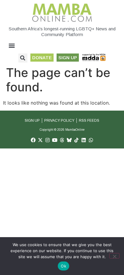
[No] (114, 255)
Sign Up (32, 120)
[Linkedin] (83, 140)
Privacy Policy (59, 120)
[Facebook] (33, 140)
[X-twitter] (40, 140)
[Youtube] (54, 140)
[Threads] (62, 140)
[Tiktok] (76, 140)
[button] (12, 45)
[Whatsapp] (90, 140)
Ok (63, 266)
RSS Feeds (89, 120)
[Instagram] (47, 140)
